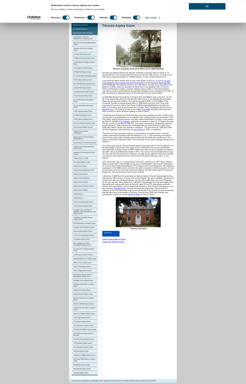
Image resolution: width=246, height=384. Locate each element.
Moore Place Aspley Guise (82, 263)
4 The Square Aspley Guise (82, 96)
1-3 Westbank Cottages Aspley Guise (84, 63)
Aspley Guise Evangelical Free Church (84, 153)
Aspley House (78, 194)
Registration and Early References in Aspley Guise (83, 38)
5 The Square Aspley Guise (82, 111)
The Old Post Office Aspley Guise (84, 329)
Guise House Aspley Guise (82, 231)
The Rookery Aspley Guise (82, 343)
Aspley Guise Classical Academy (84, 143)
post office (146, 109)
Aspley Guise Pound (80, 174)
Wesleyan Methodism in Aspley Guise (84, 360)
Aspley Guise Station (80, 190)
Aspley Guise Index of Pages (83, 33)
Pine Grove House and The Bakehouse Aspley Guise (82, 275)
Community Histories (80, 29)
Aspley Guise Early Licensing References (83, 147)
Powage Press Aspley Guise (83, 280)
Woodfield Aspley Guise (81, 365)
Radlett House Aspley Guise (83, 294)
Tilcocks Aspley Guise (81, 351)
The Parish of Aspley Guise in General (83, 334)
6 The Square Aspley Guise (82, 119)
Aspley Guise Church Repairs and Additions (83, 138)
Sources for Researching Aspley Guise (84, 43)
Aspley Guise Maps (80, 166)
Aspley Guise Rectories (81, 178)
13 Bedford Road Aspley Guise (84, 58)
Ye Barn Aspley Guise (80, 373)
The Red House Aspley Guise (83, 339)
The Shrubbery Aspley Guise (83, 347)
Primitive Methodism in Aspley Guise (83, 285)
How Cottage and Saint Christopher (129, 83)
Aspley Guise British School (83, 127)
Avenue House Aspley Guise (83, 202)
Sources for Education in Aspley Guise (84, 309)
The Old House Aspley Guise (83, 325)
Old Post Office (134, 194)
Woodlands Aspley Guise (82, 369)
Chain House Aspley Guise (82, 206)
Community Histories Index (113, 242)
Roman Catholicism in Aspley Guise (83, 299)
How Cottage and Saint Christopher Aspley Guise (82, 244)
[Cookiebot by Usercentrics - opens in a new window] (34, 18)
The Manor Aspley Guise (81, 321)
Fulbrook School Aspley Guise (83, 227)
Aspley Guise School (80, 182)
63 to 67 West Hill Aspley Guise (84, 123)
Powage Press (120, 188)
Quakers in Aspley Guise (81, 290)
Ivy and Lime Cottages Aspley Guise (83, 250)
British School (107, 109)
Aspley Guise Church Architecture (80, 132)
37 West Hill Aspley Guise (82, 88)
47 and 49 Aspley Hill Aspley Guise (83, 106)
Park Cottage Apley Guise (82, 271)
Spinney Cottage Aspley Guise (84, 313)
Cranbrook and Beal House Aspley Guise (83, 218)
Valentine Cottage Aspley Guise (84, 355)
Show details (151, 18)
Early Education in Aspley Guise (84, 223)
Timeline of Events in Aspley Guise (83, 49)
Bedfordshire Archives (80, 25)
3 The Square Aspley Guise (82, 80)
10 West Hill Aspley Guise (82, 54)
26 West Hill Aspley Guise (82, 72)
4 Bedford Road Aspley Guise (83, 92)
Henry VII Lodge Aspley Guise (83, 235)
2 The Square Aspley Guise (82, 68)
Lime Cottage (138, 130)
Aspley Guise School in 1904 (83, 186)
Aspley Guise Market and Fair (83, 170)
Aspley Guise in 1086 (80, 158)
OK (207, 6)
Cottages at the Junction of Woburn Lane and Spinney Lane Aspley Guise (84, 211)
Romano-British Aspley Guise (83, 304)
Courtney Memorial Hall (160, 83)
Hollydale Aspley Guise (81, 239)
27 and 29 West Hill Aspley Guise (84, 76)
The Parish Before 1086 (81, 162)
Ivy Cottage (125, 121)
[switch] (91, 18)
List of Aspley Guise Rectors (83, 255)
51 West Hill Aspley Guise (82, 115)
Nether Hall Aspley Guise (82, 267)
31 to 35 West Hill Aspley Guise (84, 84)
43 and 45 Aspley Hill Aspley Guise (83, 100)
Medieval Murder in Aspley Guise (84, 259)
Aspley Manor (78, 198)
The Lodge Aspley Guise (81, 317)
